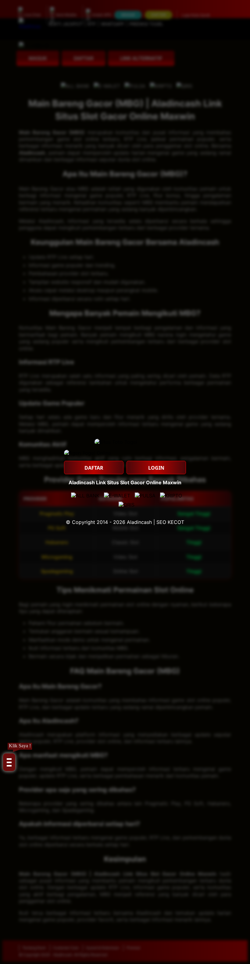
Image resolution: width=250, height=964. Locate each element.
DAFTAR (93, 467)
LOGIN (156, 467)
